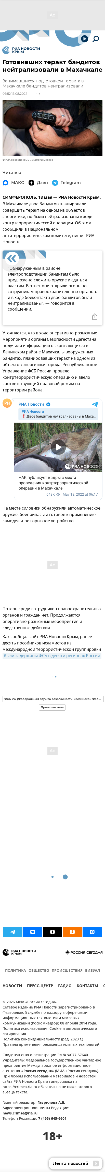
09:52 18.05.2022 (15, 94)
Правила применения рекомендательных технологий (51, 1045)
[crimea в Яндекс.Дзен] (52, 932)
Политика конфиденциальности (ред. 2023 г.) (43, 1039)
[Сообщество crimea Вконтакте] (32, 932)
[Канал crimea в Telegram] (12, 932)
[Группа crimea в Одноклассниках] (72, 932)
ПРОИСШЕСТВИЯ (67, 971)
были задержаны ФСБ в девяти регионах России (52, 656)
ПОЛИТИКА (15, 971)
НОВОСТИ (12, 986)
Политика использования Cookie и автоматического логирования (50, 1031)
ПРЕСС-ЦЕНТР (40, 986)
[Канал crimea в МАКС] (92, 932)
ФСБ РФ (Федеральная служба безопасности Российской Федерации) (54, 699)
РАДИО (65, 986)
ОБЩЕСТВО (39, 971)
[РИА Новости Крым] (21, 50)
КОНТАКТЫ (87, 986)
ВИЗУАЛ (92, 971)
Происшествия (52, 707)
